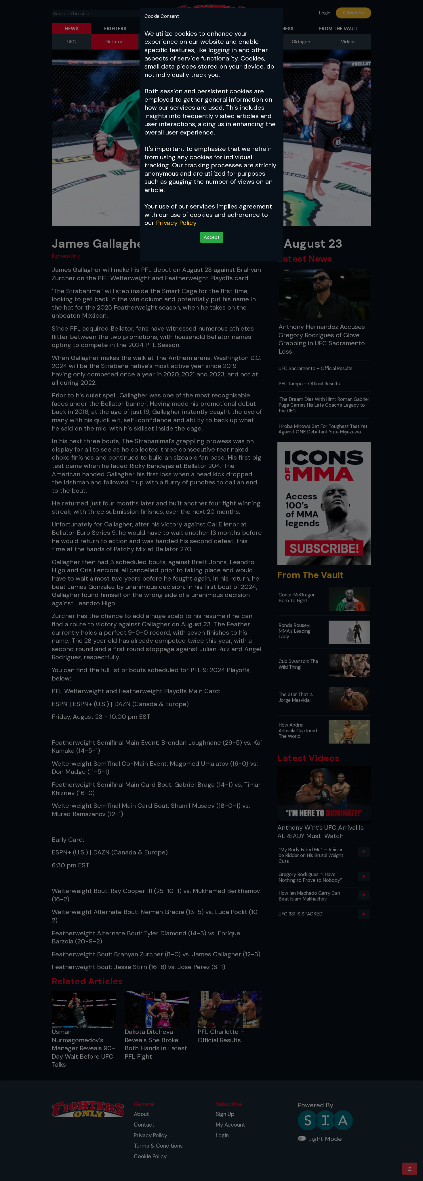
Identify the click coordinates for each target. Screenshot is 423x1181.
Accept (212, 237)
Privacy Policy (176, 223)
